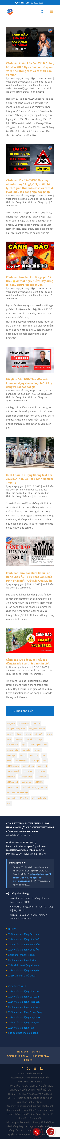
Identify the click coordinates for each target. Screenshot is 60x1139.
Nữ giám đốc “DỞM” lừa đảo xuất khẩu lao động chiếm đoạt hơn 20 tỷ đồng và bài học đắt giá (29, 383)
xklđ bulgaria (13, 766)
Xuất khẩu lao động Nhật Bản (24, 944)
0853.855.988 (23, 842)
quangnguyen (16, 486)
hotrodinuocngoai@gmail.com (29, 846)
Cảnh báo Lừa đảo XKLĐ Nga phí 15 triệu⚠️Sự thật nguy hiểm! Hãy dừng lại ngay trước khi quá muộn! (29, 281)
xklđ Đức (39, 782)
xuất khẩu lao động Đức (17, 798)
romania (26, 750)
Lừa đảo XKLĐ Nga (34, 739)
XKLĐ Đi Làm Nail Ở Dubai (22, 975)
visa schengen (21, 760)
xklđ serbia (26, 782)
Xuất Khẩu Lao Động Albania (23, 965)
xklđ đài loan (12, 787)
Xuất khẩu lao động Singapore (24, 1017)
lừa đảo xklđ (12, 744)
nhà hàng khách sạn (38, 744)
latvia (49, 734)
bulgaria (11, 723)
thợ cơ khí (34, 755)
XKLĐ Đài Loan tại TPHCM (21, 954)
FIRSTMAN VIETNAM (29, 1081)
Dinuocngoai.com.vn (20, 667)
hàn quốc (39, 734)
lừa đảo (18, 739)
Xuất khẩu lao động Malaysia (23, 970)
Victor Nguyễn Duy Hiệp (22, 78)
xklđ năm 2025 (25, 776)
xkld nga (35, 760)
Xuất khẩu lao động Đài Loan (23, 934)
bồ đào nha (24, 723)
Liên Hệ (28, 1059)
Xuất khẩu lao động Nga (19, 81)
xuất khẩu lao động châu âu (34, 787)
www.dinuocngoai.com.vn (30, 849)
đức (9, 803)
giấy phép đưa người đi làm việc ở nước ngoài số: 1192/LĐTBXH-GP (32, 878)
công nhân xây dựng (16, 728)
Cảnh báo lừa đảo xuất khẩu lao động (26, 393)
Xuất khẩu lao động (38, 85)
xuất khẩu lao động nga (17, 792)
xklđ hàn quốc (13, 771)
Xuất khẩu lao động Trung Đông (25, 1012)
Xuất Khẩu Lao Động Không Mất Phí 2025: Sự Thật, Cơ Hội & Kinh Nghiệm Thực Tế (29, 478)
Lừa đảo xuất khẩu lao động (23, 1032)
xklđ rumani (12, 782)
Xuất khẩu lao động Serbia (22, 959)
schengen (11, 755)
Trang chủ (22, 1051)
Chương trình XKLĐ (17, 1055)
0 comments (37, 91)
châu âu (36, 723)
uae (43, 755)
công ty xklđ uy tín (37, 728)
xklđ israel (28, 771)
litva (9, 739)
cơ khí (9, 734)
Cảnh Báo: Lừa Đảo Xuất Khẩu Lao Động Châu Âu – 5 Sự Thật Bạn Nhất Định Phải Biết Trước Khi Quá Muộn (29, 576)
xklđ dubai (42, 766)
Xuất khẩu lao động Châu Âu (23, 949)
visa (9, 760)
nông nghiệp (12, 750)
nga (23, 744)
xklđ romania (42, 776)
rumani (37, 750)
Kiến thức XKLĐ (40, 1055)
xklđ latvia (40, 771)
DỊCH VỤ (12, 928)
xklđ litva (11, 776)
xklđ (44, 760)
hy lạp (28, 734)
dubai (18, 734)
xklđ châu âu (28, 766)
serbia (23, 755)
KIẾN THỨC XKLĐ (17, 986)
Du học (36, 1051)
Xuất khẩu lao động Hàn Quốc (24, 939)
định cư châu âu (39, 798)
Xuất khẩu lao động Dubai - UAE (23, 88)
